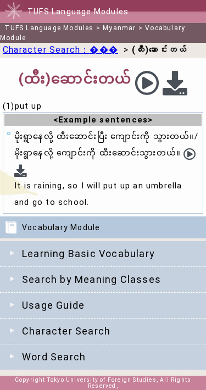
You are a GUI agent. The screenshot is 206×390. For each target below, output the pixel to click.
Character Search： (60, 49)
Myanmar (119, 28)
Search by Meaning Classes (91, 279)
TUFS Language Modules (48, 28)
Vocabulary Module (61, 227)
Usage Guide (53, 305)
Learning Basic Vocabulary (88, 253)
